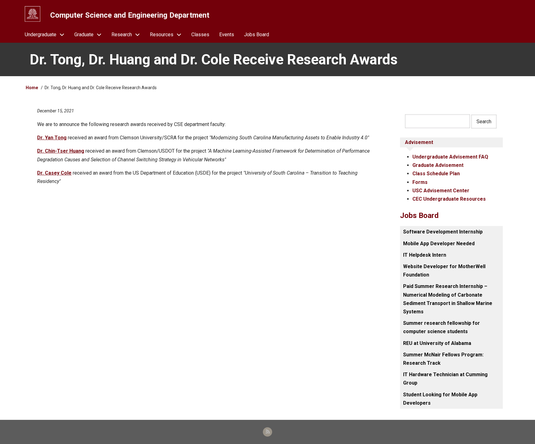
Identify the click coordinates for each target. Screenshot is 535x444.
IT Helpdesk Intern (424, 255)
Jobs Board (419, 215)
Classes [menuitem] (200, 34)
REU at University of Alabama (437, 343)
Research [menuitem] (121, 34)
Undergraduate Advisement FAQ (450, 157)
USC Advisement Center (440, 191)
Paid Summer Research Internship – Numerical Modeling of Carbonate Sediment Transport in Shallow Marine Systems (447, 299)
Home (32, 87)
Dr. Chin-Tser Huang (60, 151)
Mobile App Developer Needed (439, 243)
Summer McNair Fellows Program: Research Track (443, 359)
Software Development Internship (443, 232)
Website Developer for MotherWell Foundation (444, 270)
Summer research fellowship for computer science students (441, 327)
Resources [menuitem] (161, 34)
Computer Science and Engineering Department (129, 15)
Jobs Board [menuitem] (256, 34)
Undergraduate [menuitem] (40, 34)
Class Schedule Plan (436, 173)
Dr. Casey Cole (54, 173)
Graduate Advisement (437, 165)
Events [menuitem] (226, 34)
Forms (420, 182)
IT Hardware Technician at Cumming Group (445, 379)
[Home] (32, 14)
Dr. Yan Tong (52, 138)
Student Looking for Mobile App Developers (440, 399)
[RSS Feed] (267, 432)
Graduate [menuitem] (84, 34)
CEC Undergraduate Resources (449, 199)
